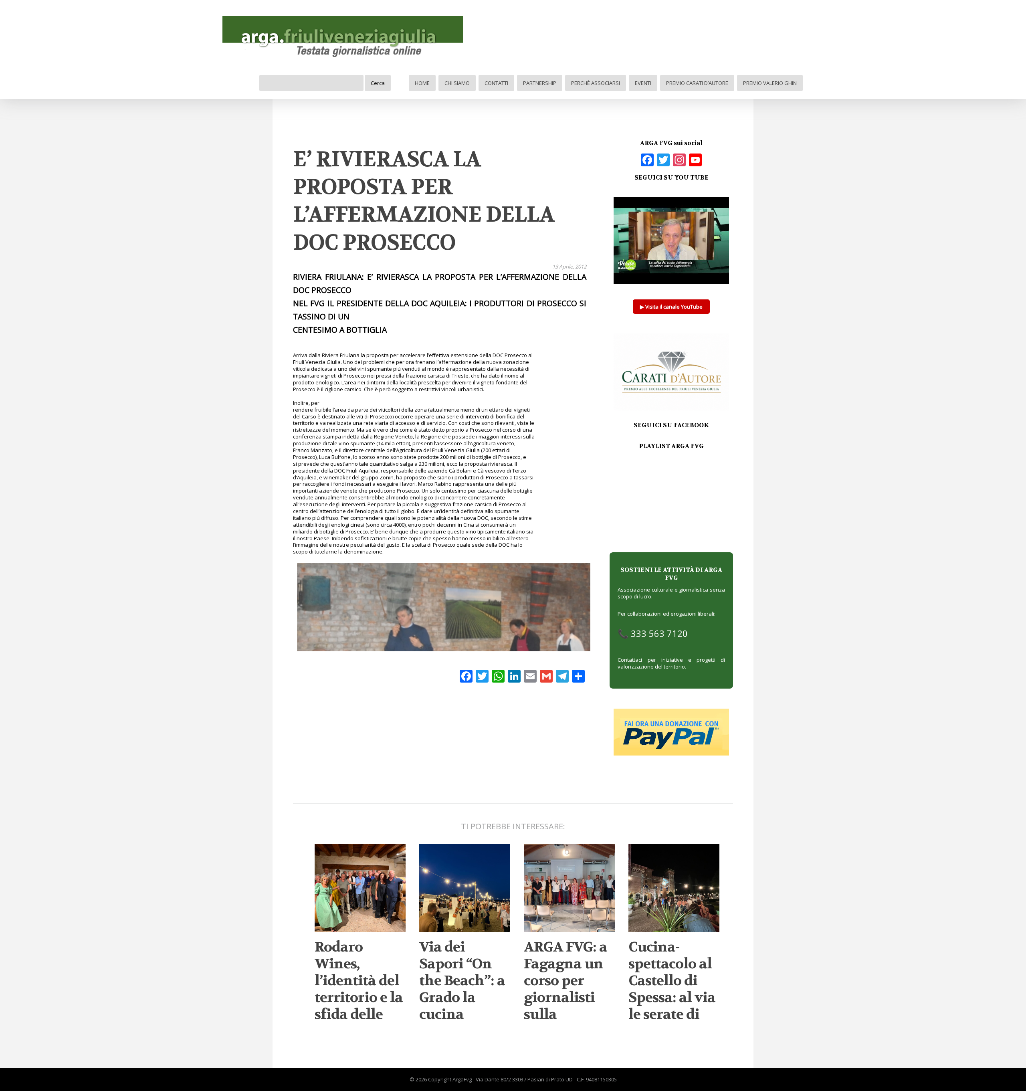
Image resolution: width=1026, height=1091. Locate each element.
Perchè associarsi (595, 83)
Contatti (496, 83)
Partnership (539, 83)
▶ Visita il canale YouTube (671, 306)
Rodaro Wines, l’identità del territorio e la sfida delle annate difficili (359, 997)
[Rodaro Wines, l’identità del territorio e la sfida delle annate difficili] (360, 928)
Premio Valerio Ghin (770, 83)
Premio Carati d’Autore (697, 83)
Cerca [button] (378, 83)
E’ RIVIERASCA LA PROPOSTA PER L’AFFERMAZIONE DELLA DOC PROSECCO (424, 201)
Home (422, 83)
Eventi (643, 83)
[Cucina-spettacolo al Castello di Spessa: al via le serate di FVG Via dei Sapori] (673, 928)
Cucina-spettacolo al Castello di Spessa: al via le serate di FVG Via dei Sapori (671, 997)
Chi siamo (457, 83)
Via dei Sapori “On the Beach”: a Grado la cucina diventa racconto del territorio (462, 1006)
